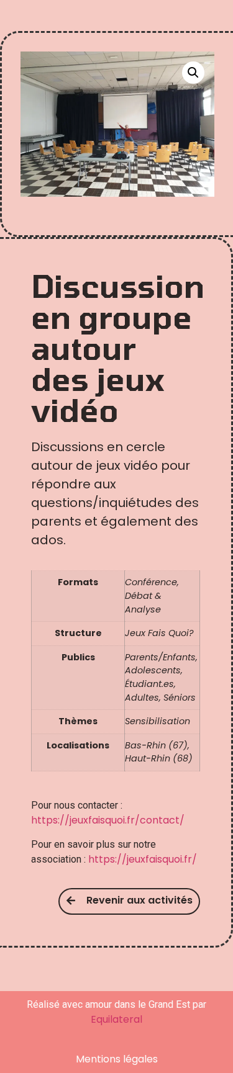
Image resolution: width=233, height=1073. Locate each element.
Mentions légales (117, 1059)
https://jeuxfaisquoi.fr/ (142, 859)
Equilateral (116, 1019)
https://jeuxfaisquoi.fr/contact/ (108, 820)
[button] (193, 72)
